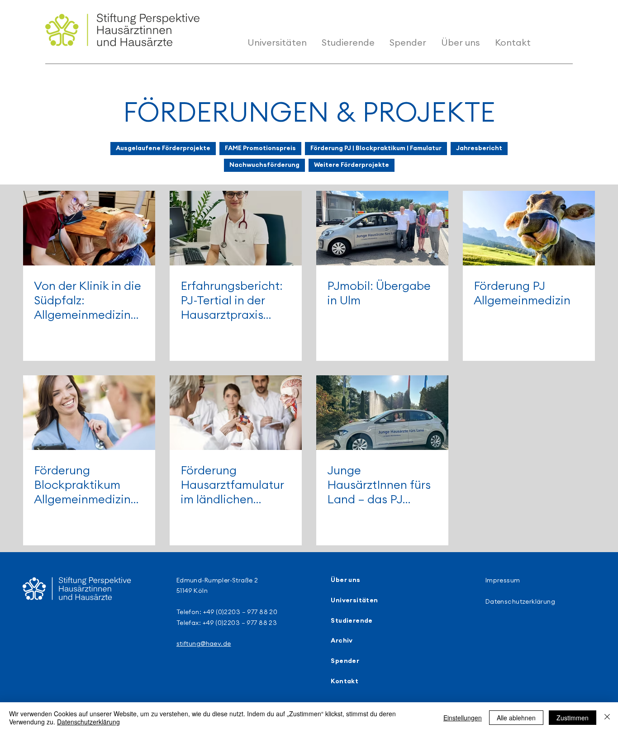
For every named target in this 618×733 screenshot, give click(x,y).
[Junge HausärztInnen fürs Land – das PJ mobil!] (382, 412)
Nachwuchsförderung (264, 165)
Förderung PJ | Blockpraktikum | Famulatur (376, 148)
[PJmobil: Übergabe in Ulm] (382, 228)
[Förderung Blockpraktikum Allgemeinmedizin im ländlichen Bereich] (89, 412)
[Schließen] (607, 717)
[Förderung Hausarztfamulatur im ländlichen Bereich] (236, 412)
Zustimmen (572, 717)
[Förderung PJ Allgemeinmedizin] (529, 228)
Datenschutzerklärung (88, 721)
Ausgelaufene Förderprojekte (163, 148)
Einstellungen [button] (462, 717)
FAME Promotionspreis (260, 148)
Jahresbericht (479, 148)
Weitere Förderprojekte (351, 165)
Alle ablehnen (516, 717)
